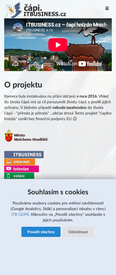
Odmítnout (78, 231)
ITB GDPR (20, 214)
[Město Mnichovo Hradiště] (26, 140)
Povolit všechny (41, 231)
